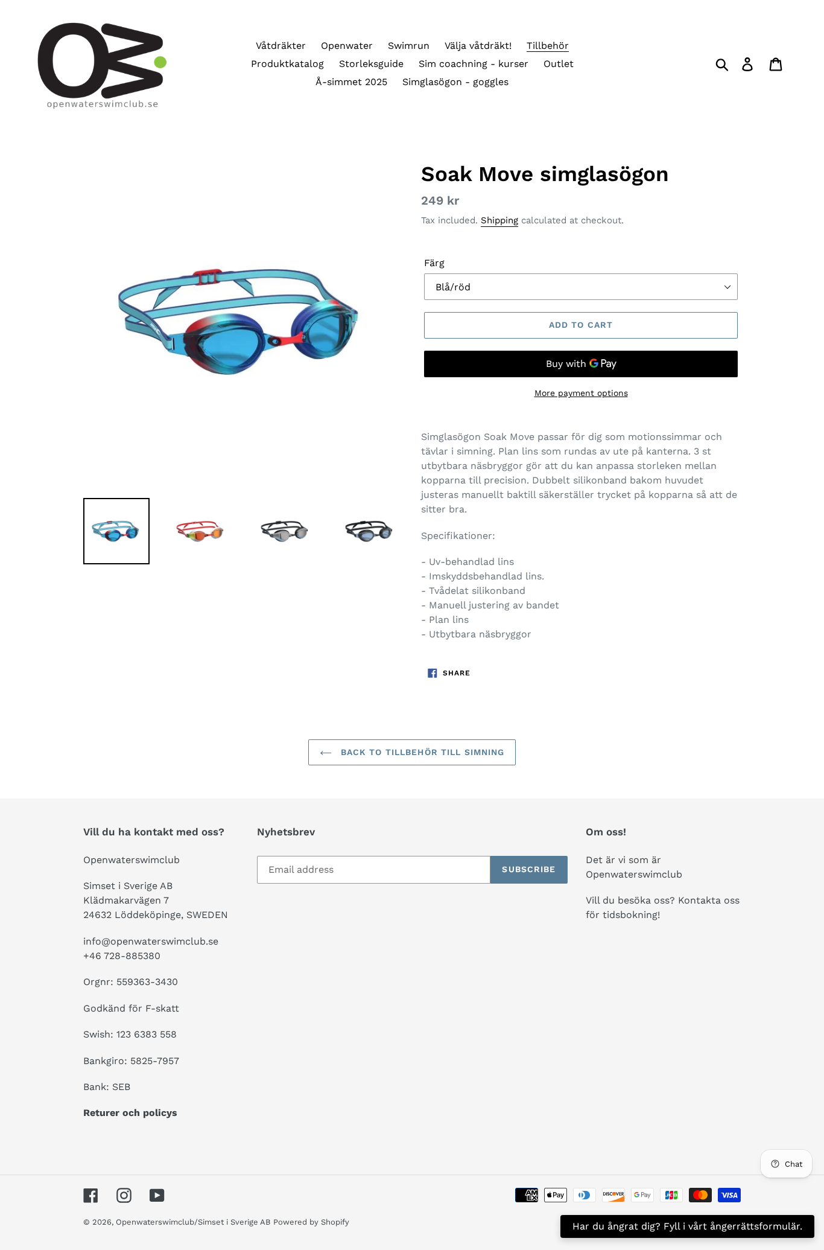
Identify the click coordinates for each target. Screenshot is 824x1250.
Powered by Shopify (311, 1221)
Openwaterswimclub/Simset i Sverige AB (193, 1221)
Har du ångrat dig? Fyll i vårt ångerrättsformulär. (687, 1226)
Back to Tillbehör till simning (421, 752)
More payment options (581, 393)
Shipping (499, 220)
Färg (434, 263)
